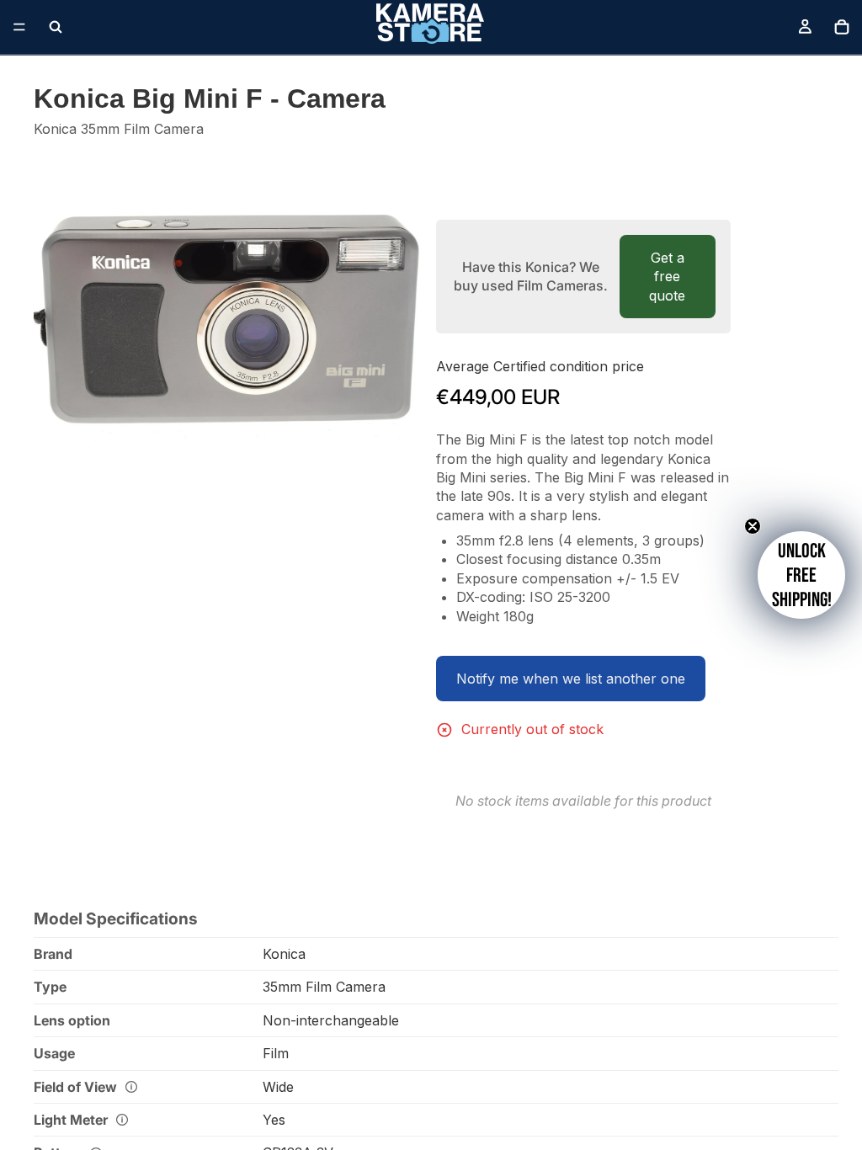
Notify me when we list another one (570, 678)
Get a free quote (667, 276)
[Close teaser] (752, 526)
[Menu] (19, 27)
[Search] (55, 26)
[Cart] (841, 26)
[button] (801, 575)
